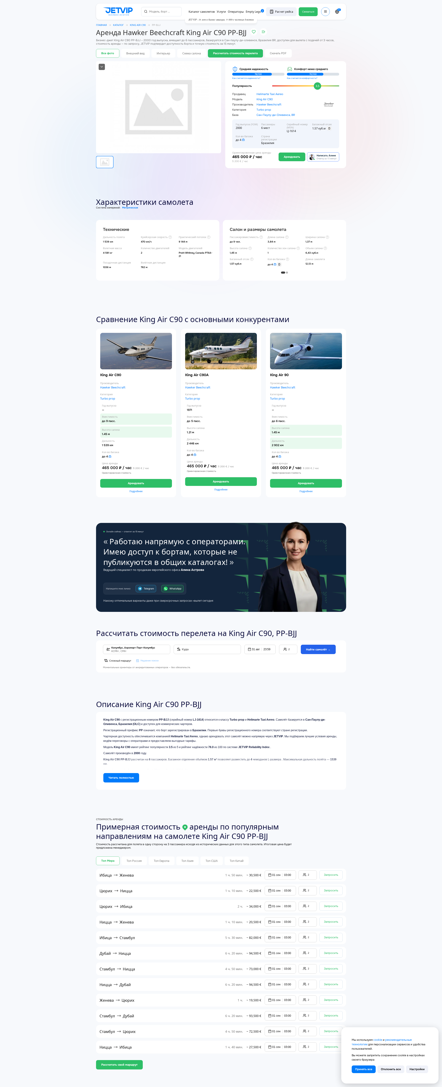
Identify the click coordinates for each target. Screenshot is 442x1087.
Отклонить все (391, 1069)
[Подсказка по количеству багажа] (243, 139)
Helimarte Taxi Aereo (270, 94)
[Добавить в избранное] (253, 31)
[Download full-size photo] (102, 67)
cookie (377, 1040)
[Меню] (325, 11)
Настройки (417, 1069)
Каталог (118, 25)
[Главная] (118, 11)
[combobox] (161, 11)
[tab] (283, 273)
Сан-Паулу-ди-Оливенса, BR (276, 115)
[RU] (337, 11)
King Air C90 (265, 99)
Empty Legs (254, 11)
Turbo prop (264, 110)
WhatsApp (175, 588)
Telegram (149, 588)
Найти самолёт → (318, 649)
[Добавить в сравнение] (263, 31)
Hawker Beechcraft (269, 104)
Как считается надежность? (246, 78)
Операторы (236, 11)
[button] (260, 649)
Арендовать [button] (136, 483)
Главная (101, 25)
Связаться (308, 11)
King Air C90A (197, 375)
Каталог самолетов (202, 11)
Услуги (221, 11)
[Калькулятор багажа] (329, 128)
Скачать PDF (278, 53)
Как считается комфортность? (302, 78)
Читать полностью (121, 778)
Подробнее (136, 491)
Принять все (363, 1069)
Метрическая (130, 207)
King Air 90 (279, 375)
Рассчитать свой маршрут (119, 1065)
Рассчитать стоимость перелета (235, 53)
